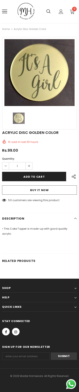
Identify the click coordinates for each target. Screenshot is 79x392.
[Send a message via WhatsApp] (71, 384)
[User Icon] (61, 11)
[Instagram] (16, 331)
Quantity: (8, 158)
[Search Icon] (48, 11)
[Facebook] (6, 331)
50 (10, 200)
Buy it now (39, 190)
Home (6, 29)
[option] (39, 72)
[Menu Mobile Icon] (4, 11)
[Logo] (26, 11)
